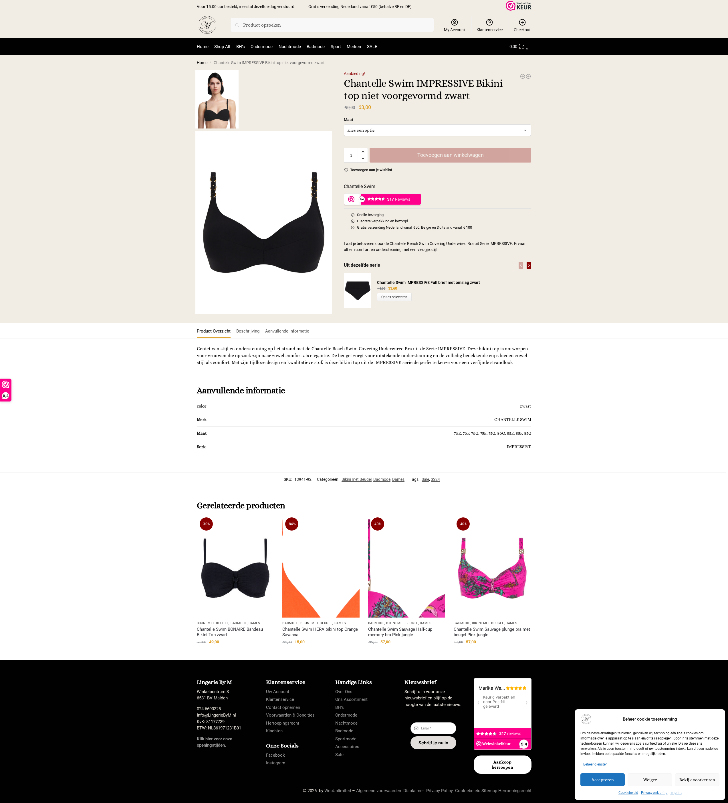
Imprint (676, 793)
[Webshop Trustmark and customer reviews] (518, 6)
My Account (454, 29)
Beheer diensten (595, 764)
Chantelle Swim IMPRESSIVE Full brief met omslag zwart (428, 282)
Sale (425, 479)
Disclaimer (413, 790)
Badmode (381, 479)
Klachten (274, 730)
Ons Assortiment (351, 699)
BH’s (339, 707)
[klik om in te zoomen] (263, 222)
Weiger (650, 779)
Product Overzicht (214, 331)
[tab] (215, 330)
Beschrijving (247, 331)
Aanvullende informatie (287, 331)
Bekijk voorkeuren (697, 779)
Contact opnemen (283, 707)
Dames (398, 479)
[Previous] (521, 265)
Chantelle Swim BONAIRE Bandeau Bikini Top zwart (230, 632)
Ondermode (346, 715)
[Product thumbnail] (360, 290)
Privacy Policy (439, 790)
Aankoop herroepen (502, 765)
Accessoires (347, 746)
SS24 (435, 479)
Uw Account (277, 691)
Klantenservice (490, 29)
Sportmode (345, 738)
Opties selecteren (394, 297)
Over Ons (343, 691)
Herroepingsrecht (282, 723)
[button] (519, 46)
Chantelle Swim (359, 186)
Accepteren (603, 779)
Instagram (275, 763)
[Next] (529, 265)
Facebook (275, 755)
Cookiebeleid (628, 793)
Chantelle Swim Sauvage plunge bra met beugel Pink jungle (492, 632)
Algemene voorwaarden (378, 790)
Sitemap (489, 790)
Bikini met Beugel (357, 479)
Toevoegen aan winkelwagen (450, 155)
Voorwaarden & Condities (290, 715)
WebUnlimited (337, 790)
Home (202, 62)
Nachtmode (346, 723)
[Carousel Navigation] (523, 265)
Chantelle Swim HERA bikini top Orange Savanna (320, 632)
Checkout (522, 29)
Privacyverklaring (654, 793)
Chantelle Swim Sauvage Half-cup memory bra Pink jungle (400, 632)
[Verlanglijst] (265, 527)
